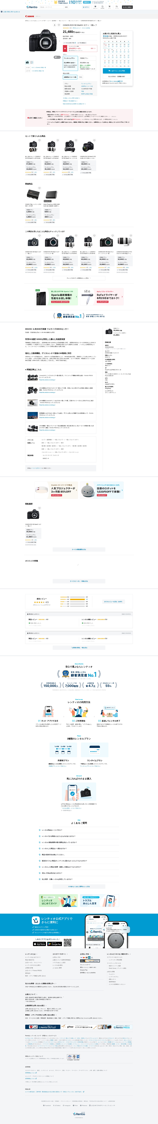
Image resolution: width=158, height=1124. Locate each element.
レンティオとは (30, 954)
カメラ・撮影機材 (47, 439)
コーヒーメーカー (85, 1044)
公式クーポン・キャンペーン (33, 962)
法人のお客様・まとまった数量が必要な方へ (39, 983)
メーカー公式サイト (36, 468)
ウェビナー (112, 974)
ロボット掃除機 (107, 1042)
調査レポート (112, 979)
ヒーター (118, 1044)
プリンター (45, 1042)
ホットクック (64, 1044)
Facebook (48, 1105)
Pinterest (84, 1105)
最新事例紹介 (112, 981)
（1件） (35, 172)
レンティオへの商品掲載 (115, 960)
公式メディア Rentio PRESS (33, 970)
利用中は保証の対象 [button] (87, 94)
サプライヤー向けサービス (114, 957)
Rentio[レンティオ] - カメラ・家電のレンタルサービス (41, 1035)
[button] (55, 25)
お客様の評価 (29, 968)
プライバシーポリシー (66, 1101)
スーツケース (92, 1046)
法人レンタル (127, 1040)
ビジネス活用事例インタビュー (117, 984)
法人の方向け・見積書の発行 (116, 76)
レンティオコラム (113, 976)
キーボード (51, 1042)
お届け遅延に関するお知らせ (11, 11)
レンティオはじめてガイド (33, 957)
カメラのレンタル (29, 1038)
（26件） (127, 267)
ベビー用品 (54, 1046)
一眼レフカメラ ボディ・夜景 (55, 449)
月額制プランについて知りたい (58, 766)
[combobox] (54, 7)
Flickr (76, 1105)
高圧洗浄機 (123, 1044)
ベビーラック (46, 1046)
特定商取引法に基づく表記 (47, 1101)
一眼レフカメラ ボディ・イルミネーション (66, 452)
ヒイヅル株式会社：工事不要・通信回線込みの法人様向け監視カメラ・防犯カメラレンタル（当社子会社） (53, 1091)
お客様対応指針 (111, 1101)
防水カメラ (125, 1038)
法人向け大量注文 (127, 7)
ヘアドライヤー (45, 1044)
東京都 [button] (106, 36)
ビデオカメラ (111, 1038)
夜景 (43, 449)
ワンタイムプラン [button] (86, 83)
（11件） (36, 267)
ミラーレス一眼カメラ (65, 1038)
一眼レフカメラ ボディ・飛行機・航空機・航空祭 (72, 446)
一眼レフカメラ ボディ (72, 439)
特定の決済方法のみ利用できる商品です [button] (73, 104)
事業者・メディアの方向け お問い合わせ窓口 (40, 1015)
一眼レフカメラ (58, 439)
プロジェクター (73, 1042)
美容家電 (58, 1044)
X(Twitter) (57, 1105)
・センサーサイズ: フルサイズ (50, 455)
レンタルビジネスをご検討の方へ (118, 954)
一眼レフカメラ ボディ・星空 (55, 443)
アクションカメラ (94, 1038)
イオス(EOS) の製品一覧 (38, 71)
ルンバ (99, 1042)
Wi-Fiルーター (61, 1042)
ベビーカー (39, 1046)
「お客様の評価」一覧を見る (79, 647)
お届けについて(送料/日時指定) (62, 960)
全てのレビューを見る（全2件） (113, 601)
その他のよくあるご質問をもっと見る (79, 886)
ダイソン (114, 1042)
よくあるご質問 (57, 968)
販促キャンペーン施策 (115, 965)
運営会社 (27, 973)
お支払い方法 (56, 957)
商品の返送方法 (29, 960)
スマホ (67, 1042)
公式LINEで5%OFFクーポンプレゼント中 (103, 1105)
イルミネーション (47, 452)
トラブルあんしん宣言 (59, 962)
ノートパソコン (33, 1042)
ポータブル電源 (84, 1046)
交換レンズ (73, 1038)
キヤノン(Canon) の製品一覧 (39, 67)
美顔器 (51, 1044)
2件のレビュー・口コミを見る (81, 28)
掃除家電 (30, 1044)
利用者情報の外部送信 (77, 1101)
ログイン (87, 7)
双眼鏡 (51, 1040)
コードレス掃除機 (127, 1042)
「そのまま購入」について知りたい (71, 808)
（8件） (54, 220)
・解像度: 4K (45, 458)
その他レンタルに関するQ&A (71, 98)
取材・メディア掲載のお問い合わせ (35, 976)
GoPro (78, 1038)
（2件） (109, 267)
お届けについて (30, 994)
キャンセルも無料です (116, 81)
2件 (87, 599)
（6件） (72, 267)
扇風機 (113, 1044)
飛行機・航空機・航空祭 (49, 446)
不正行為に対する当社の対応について (98, 1101)
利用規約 (57, 1101)
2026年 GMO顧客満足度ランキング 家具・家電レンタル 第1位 (79, 678)
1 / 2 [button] (58, 57)
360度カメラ (84, 1038)
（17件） (54, 267)
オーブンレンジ (76, 1044)
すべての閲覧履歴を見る (79, 549)
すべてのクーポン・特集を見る (79, 581)
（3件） (35, 220)
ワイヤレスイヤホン (93, 1040)
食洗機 (70, 1044)
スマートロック (102, 1040)
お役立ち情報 (111, 971)
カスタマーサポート (59, 954)
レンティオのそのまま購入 (33, 965)
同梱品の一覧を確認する (69, 101)
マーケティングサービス (114, 963)
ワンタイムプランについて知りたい (90, 766)
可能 (82, 91)
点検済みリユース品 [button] (87, 86)
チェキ (67, 1040)
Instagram (67, 1105)
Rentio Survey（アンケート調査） (118, 968)
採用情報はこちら (30, 1072)
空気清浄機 (80, 1042)
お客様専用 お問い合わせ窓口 (35, 1005)
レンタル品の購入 (58, 965)
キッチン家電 (95, 1044)
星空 (43, 443)
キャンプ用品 (77, 1046)
